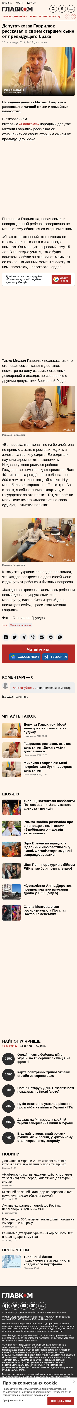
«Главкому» (29, 124)
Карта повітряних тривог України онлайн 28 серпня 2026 (43, 1074)
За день (41, 1046)
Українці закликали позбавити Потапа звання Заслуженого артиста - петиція (49, 804)
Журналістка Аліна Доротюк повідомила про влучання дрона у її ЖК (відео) (48, 889)
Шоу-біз (10, 794)
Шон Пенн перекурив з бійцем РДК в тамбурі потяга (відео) (49, 866)
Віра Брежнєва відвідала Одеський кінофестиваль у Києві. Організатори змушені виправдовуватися (48, 848)
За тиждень (9, 1046)
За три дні (26, 1046)
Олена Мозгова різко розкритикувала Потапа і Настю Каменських (45, 910)
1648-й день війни (15, 16)
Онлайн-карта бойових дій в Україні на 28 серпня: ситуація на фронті (43, 1058)
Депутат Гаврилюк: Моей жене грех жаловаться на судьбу (45, 728)
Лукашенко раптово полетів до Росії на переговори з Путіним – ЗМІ (31, 1207)
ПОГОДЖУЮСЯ (61, 1401)
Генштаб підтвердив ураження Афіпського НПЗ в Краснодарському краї (37, 1235)
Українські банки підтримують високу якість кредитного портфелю (47, 1260)
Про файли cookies (13, 1400)
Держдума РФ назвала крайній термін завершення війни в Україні (45, 1121)
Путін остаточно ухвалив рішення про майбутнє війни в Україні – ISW (45, 1105)
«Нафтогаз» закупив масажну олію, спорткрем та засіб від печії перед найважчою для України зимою (37, 1178)
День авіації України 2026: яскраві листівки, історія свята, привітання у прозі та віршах (34, 1162)
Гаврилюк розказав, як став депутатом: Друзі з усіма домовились (47, 747)
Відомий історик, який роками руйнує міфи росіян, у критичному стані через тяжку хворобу (45, 1137)
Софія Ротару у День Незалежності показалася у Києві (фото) (45, 1089)
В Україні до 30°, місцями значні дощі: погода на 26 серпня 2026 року (38, 1221)
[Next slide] (73, 16)
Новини (11, 1154)
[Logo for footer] (17, 1296)
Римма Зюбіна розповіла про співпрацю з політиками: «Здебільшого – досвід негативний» (48, 827)
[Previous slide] (67, 16)
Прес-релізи (15, 1250)
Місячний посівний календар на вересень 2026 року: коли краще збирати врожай (37, 1193)
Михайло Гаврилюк (20, 625)
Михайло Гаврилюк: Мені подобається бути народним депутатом (48, 766)
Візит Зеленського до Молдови (53, 16)
